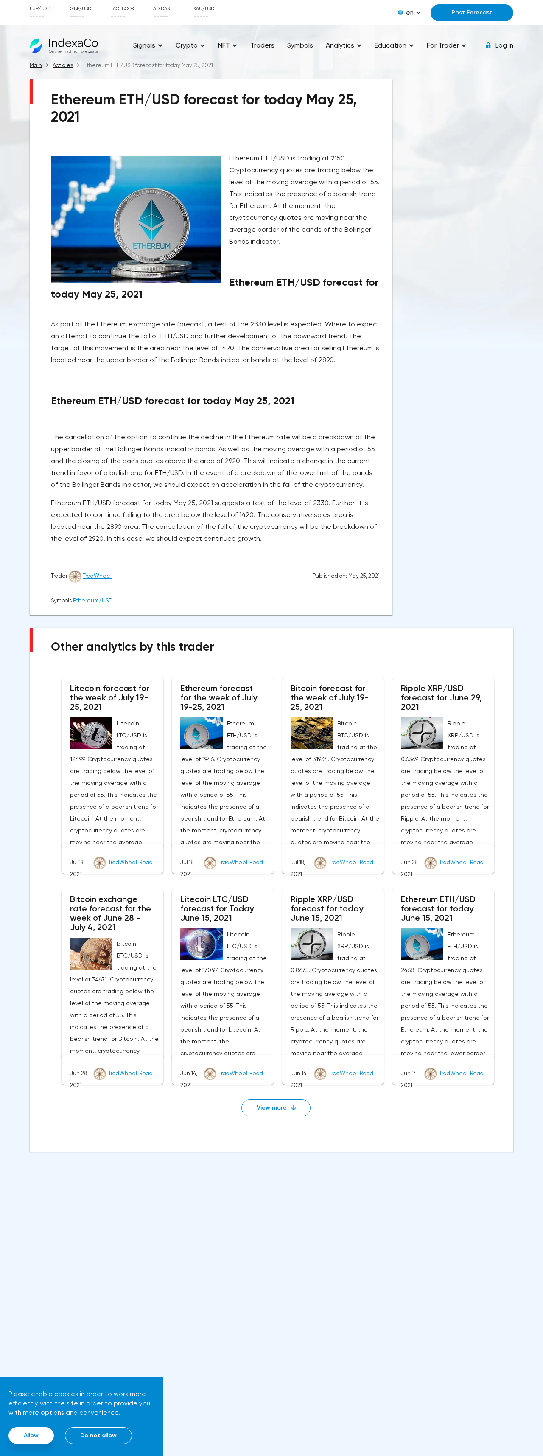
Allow (31, 1435)
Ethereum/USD (92, 600)
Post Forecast (472, 12)
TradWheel (97, 576)
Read (146, 862)
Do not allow (98, 1435)
